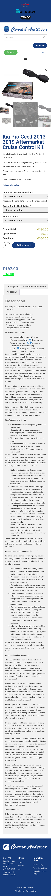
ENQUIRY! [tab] (12, 292)
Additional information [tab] (34, 286)
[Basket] (43, 52)
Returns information (11, 185)
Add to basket (24, 245)
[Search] (44, 37)
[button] (25, 59)
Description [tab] (13, 286)
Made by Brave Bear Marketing (25, 891)
